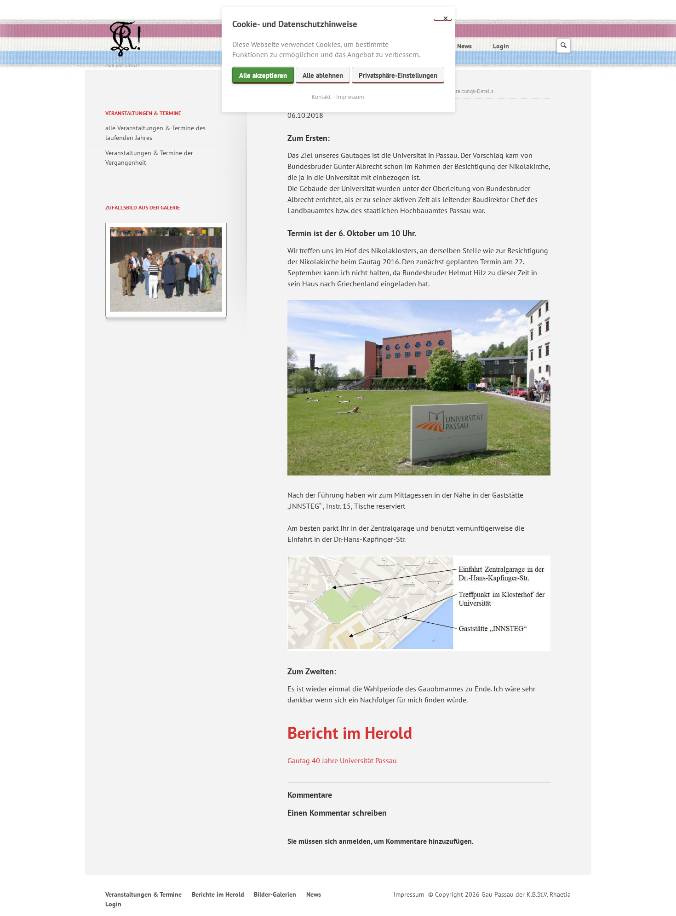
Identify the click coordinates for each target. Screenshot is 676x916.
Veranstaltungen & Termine (143, 113)
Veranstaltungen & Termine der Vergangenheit (149, 158)
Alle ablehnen (323, 75)
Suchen (563, 45)
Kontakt (321, 97)
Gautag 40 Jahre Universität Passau (342, 760)
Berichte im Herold (218, 894)
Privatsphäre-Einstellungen (398, 75)
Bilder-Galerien (275, 894)
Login (501, 46)
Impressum (409, 894)
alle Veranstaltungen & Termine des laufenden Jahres (155, 133)
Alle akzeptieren (263, 75)
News (464, 46)
